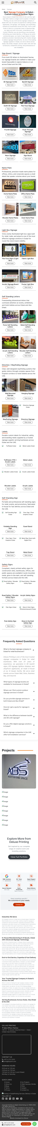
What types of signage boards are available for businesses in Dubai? (16, 683)
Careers (23, 1088)
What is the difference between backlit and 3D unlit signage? (18, 716)
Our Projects (25, 1082)
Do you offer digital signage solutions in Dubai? (18, 725)
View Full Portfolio (19, 857)
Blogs (7, 1086)
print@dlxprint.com (9, 1061)
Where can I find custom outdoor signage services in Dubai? (16, 691)
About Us (8, 1084)
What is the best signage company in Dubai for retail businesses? (17, 650)
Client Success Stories (28, 1084)
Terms (7, 1088)
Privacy (7, 1090)
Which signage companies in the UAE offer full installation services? (17, 733)
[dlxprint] (19, 2)
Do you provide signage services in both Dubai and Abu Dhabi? (17, 700)
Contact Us (19, 904)
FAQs (23, 1086)
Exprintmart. (21, 1111)
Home (3, 9)
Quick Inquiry (26, 1124)
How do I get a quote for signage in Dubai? (17, 708)
